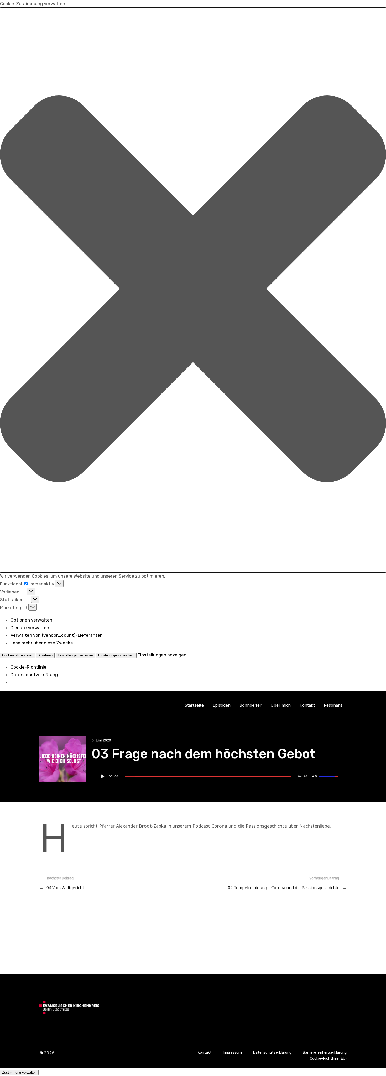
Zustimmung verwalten (19, 1072)
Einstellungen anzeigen (75, 655)
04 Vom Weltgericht (65, 888)
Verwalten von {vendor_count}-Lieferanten (57, 635)
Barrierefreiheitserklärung (325, 1052)
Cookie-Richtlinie (28, 667)
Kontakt (307, 705)
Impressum (232, 1052)
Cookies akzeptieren (17, 655)
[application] (219, 776)
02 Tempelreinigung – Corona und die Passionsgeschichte (284, 888)
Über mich (280, 705)
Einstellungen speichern (116, 655)
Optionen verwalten (31, 620)
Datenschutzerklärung (34, 674)
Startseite (194, 705)
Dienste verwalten (30, 627)
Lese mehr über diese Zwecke (42, 642)
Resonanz (333, 705)
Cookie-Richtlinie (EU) (328, 1058)
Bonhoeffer (250, 705)
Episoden (222, 705)
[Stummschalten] (314, 776)
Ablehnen (45, 655)
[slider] (208, 776)
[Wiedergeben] (102, 776)
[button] (193, 290)
